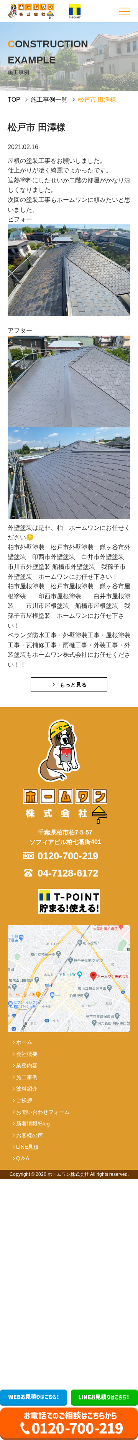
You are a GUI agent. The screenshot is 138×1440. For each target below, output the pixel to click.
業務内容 (27, 1065)
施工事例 (27, 1077)
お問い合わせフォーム (43, 1112)
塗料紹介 (27, 1089)
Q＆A (22, 1158)
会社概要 (27, 1054)
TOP (14, 99)
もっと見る (73, 685)
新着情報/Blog (33, 1123)
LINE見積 (27, 1147)
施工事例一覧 (49, 99)
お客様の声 (29, 1135)
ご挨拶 (24, 1100)
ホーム (24, 1042)
